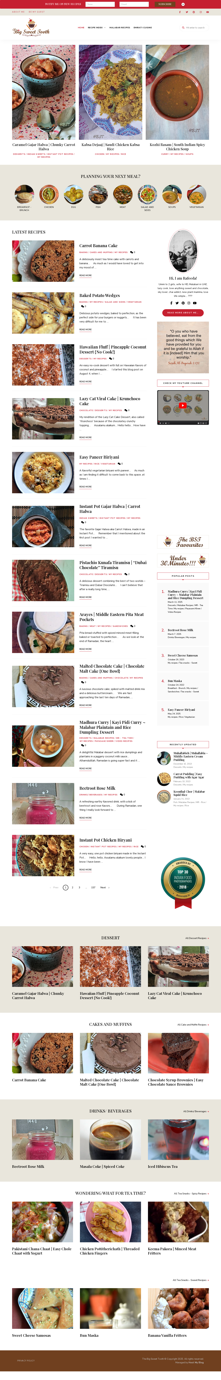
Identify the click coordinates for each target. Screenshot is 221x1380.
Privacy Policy (26, 1360)
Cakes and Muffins (101, 252)
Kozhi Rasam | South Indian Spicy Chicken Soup (177, 146)
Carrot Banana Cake (98, 245)
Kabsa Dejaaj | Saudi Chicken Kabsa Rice (111, 146)
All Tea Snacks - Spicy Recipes (190, 1193)
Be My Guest (37, 12)
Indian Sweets (36, 154)
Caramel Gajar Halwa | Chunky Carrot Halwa (43, 146)
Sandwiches (120, 626)
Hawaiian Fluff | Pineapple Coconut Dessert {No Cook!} (112, 349)
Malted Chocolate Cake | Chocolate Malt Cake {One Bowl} (111, 668)
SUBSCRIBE (165, 4)
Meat (93, 626)
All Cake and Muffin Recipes (191, 1024)
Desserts (19, 154)
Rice (123, 154)
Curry (165, 154)
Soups (190, 154)
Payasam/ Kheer (104, 741)
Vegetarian (134, 302)
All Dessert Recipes (195, 938)
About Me (18, 12)
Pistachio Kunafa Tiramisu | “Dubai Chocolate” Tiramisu (113, 565)
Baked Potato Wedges (99, 295)
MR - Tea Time (124, 738)
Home (81, 27)
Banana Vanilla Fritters (167, 1335)
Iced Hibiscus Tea (162, 1166)
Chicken (99, 154)
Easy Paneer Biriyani (99, 457)
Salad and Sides (115, 302)
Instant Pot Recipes (60, 154)
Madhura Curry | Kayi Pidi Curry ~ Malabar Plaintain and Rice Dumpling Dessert (112, 727)
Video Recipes (124, 741)
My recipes (44, 157)
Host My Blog (196, 1362)
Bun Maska (89, 1335)
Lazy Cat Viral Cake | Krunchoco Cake (109, 401)
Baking (83, 252)
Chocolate (86, 410)
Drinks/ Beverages (91, 794)
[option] (43, 103)
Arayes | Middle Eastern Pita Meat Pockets (111, 616)
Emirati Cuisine (143, 27)
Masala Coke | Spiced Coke (102, 1166)
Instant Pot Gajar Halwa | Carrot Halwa (109, 508)
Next (103, 887)
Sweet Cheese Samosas (31, 1335)
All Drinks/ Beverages (194, 1111)
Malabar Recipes (119, 27)
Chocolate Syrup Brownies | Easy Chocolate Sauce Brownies (175, 1081)
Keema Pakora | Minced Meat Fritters (172, 1250)
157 (93, 887)
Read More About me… (183, 312)
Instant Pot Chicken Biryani (105, 840)
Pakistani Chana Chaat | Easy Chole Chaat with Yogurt (41, 1250)
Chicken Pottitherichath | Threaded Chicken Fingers (110, 1250)
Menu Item (179, 12)
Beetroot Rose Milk (97, 788)
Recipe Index (95, 27)
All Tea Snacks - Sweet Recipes (189, 1280)
